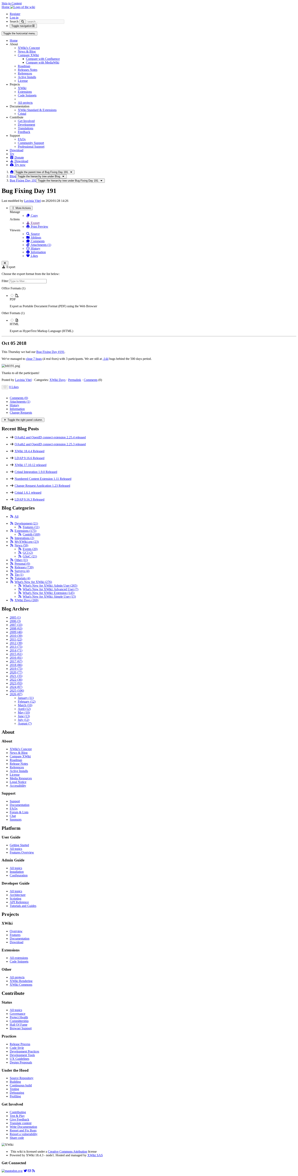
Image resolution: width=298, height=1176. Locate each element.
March (25, 705)
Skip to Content (12, 3)
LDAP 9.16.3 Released (29, 499)
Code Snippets (27, 95)
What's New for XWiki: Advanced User (50, 589)
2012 (16, 643)
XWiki (22, 88)
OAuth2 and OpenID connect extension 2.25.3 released (50, 444)
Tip (19, 574)
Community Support (31, 143)
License (23, 80)
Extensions (25, 91)
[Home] (12, 172)
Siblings (35, 237)
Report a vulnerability (24, 1134)
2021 (16, 676)
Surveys (22, 571)
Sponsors (15, 819)
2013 (16, 646)
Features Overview (22, 852)
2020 (16, 672)
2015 (16, 654)
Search (14, 21)
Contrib (31, 534)
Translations (25, 128)
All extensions (19, 958)
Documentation (19, 805)
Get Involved (26, 121)
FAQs (22, 139)
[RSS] (12, 516)
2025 (17, 690)
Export (35, 223)
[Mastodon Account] (12, 1171)
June (24, 716)
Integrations (24, 538)
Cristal (22, 113)
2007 (16, 624)
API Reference (19, 902)
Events (30, 549)
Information (38, 252)
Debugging (17, 1092)
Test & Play (17, 1116)
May (24, 712)
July (23, 720)
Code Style (17, 1047)
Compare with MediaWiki (42, 62)
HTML (14, 324)
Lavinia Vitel (32, 200)
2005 (15, 617)
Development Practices (24, 1051)
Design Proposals (21, 1062)
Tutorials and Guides (23, 906)
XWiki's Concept (29, 48)
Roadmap (24, 66)
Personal (22, 563)
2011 (16, 639)
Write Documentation (23, 1126)
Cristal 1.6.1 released (28, 492)
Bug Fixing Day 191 (23, 180)
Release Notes (19, 763)
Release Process (20, 1044)
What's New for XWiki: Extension (48, 593)
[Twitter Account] (25, 1171)
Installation (17, 871)
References (25, 73)
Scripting (15, 898)
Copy (34, 215)
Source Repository (21, 1078)
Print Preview (39, 226)
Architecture (18, 895)
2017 (16, 661)
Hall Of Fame (18, 1024)
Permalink (74, 380)
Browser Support (21, 1028)
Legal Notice (18, 782)
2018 (16, 665)
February (26, 701)
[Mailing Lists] (29, 1171)
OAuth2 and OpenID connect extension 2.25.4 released (50, 437)
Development (26, 124)
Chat (13, 816)
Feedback (24, 132)
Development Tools (22, 1055)
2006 (15, 621)
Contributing (18, 1112)
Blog (13, 176)
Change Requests (21, 412)
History (35, 248)
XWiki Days (57, 380)
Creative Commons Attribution (67, 1151)
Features (31, 527)
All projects (25, 102)
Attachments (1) (40, 245)
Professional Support (31, 146)
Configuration (19, 875)
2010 (16, 635)
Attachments (20, 401)
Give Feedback (19, 1119)
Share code (17, 1137)
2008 (16, 628)
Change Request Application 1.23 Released (42, 485)
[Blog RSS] (33, 1171)
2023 (16, 683)
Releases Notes (27, 69)
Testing (14, 1089)
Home (14, 40)
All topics (16, 848)
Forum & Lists (19, 812)
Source (35, 234)
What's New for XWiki (33, 582)
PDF (13, 299)
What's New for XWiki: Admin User (50, 585)
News (21, 545)
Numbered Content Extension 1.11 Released (43, 478)
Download (16, 150)
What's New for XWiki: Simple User (49, 596)
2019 (16, 668)
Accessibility (18, 785)
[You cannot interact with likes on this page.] (5, 387)
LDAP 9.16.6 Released (29, 458)
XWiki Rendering (21, 981)
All (16, 516)
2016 (16, 657)
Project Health (19, 1017)
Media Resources (21, 778)
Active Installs (27, 77)
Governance (17, 1013)
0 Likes (14, 387)
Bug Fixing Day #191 (50, 352)
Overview (16, 931)
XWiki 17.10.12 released (30, 465)
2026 (16, 694)
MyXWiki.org (27, 541)
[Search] (22, 21)
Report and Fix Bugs (23, 1130)
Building (15, 1081)
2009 (16, 632)
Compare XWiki (28, 55)
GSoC (30, 556)
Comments (37, 241)
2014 (16, 650)
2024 (16, 687)
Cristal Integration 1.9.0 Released (36, 472)
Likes (34, 255)
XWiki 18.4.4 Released (29, 451)
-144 (105, 358)
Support (15, 801)
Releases (24, 567)
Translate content (20, 1123)
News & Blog (27, 51)
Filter (5, 281)
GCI (28, 552)
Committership (19, 1021)
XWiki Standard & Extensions (37, 110)
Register (15, 14)
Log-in (14, 17)
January (26, 698)
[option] (153, 300)
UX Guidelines (19, 1058)
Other (21, 560)
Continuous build (21, 1085)
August (25, 723)
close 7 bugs (34, 358)
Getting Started (19, 845)
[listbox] (149, 310)
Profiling (15, 1096)
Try (12, 154)
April (24, 709)
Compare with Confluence (43, 59)
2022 (16, 679)
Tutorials (22, 578)
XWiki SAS (95, 1155)
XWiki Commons (21, 984)
